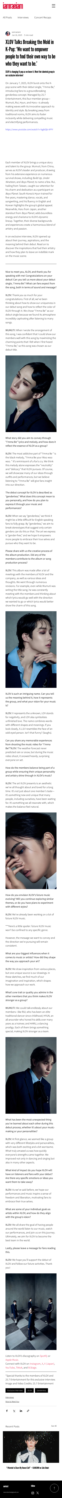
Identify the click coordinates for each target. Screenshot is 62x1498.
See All (54, 1426)
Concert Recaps (42, 17)
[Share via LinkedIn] (21, 1410)
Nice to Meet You (12, 1401)
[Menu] (53, 6)
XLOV (30, 1390)
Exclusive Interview (15, 1390)
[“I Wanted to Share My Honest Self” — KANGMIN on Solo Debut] (31, 1447)
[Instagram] (32, 1493)
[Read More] (54, 1488)
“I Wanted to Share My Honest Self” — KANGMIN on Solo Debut (27, 1467)
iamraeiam (13, 5)
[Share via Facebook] (6, 1410)
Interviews (23, 17)
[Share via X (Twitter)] (14, 1410)
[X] (37, 1493)
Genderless (41, 1390)
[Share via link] (28, 1410)
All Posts (7, 17)
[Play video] (31, 142)
